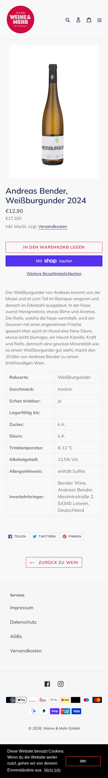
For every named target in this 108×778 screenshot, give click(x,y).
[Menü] (99, 19)
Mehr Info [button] (52, 770)
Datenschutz (23, 622)
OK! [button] (83, 761)
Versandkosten (52, 226)
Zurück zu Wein (57, 562)
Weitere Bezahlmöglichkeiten (54, 273)
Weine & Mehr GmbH (61, 728)
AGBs (16, 636)
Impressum (21, 608)
